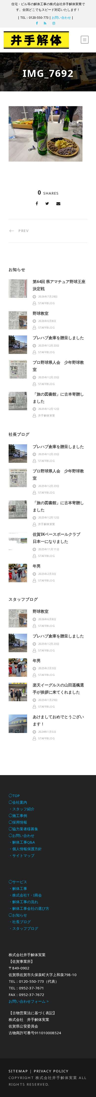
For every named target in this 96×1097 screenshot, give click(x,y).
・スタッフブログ (23, 928)
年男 (37, 566)
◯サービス (18, 881)
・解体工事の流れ (23, 901)
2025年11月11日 (49, 549)
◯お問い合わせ (21, 835)
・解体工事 (18, 888)
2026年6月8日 (47, 321)
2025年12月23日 (49, 345)
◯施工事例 (18, 815)
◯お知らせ (18, 915)
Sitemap (18, 1070)
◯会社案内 (18, 802)
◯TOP (14, 795)
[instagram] (53, 23)
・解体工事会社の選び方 (29, 908)
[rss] (45, 23)
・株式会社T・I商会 (25, 895)
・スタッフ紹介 (21, 808)
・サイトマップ (21, 855)
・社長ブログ (20, 921)
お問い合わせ (61, 17)
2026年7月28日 (48, 296)
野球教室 (40, 313)
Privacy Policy (51, 1070)
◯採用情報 (18, 822)
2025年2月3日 (47, 574)
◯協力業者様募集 (23, 828)
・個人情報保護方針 (25, 848)
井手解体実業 (46, 415)
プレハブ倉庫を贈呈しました (58, 337)
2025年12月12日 (49, 409)
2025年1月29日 (48, 700)
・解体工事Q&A (22, 842)
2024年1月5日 (47, 731)
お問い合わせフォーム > (29, 1001)
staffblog (46, 303)
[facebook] (37, 23)
